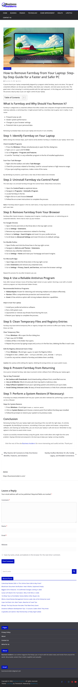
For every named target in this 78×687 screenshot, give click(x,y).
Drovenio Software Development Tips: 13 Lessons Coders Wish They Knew (25, 608)
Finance (22, 13)
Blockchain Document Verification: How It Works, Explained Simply (23, 586)
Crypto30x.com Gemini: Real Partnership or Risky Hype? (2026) (21, 612)
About (4, 636)
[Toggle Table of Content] (23, 97)
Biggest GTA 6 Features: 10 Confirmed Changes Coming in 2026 (22, 590)
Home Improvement (47, 13)
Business (13, 13)
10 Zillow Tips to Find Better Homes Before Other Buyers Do (20, 596)
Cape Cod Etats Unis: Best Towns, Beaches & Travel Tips (19, 602)
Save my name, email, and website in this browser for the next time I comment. (32, 555)
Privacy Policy (6, 632)
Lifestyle (69, 13)
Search (74, 571)
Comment (6, 500)
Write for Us (5, 644)
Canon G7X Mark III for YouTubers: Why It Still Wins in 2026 (20, 593)
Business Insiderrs (28, 443)
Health (60, 13)
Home (5, 13)
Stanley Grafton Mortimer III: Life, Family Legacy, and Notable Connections (59, 454)
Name (4, 526)
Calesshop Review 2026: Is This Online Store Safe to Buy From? (21, 583)
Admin (19, 81)
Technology (32, 13)
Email (4, 535)
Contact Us (7, 17)
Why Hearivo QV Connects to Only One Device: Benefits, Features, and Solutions (21, 454)
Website (4, 545)
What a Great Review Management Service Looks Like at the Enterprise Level (26, 599)
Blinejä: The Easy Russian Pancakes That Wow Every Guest (20, 605)
